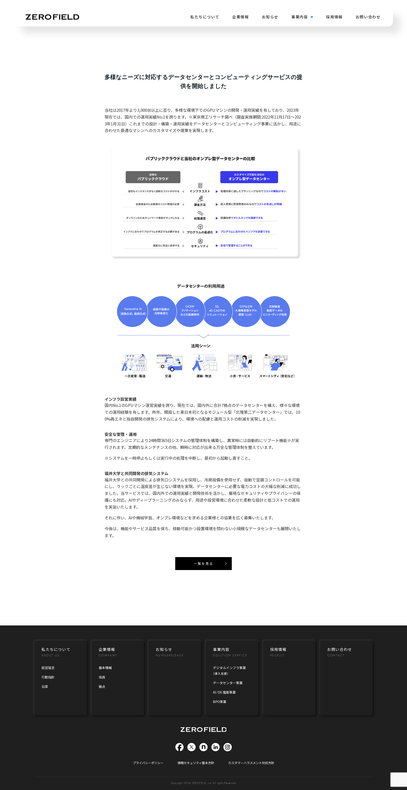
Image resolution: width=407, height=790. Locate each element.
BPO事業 (219, 701)
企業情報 (240, 17)
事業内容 (299, 17)
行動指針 (48, 677)
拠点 (102, 686)
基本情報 (105, 667)
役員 (102, 677)
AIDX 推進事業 (224, 692)
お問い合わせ (368, 17)
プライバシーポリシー (148, 763)
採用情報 (334, 17)
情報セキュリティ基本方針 (196, 763)
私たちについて (204, 17)
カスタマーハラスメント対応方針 (251, 763)
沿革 (44, 686)
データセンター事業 (228, 682)
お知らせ (270, 17)
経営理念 (48, 667)
